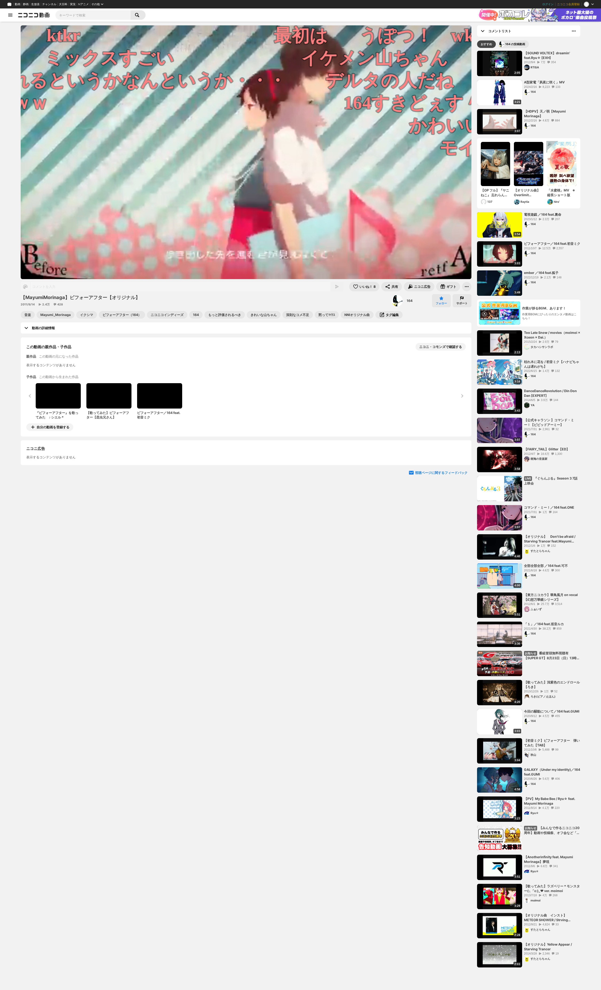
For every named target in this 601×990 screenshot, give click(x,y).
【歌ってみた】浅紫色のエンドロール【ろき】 (552, 684)
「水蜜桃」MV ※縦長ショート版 (561, 192)
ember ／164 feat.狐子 (541, 273)
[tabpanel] (528, 509)
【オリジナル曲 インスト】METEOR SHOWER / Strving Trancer (546, 917)
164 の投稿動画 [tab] (515, 44)
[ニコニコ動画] (34, 15)
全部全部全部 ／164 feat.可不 (546, 566)
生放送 (35, 4)
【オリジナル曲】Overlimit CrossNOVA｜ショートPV (528, 192)
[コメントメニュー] (573, 31)
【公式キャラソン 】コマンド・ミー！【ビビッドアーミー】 (549, 422)
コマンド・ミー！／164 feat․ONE (549, 507)
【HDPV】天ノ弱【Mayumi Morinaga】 (545, 113)
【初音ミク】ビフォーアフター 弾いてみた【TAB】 (552, 742)
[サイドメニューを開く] (10, 15)
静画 (26, 4)
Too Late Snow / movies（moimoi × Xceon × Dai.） (552, 335)
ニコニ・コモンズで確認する (440, 347)
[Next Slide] (462, 471)
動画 (17, 4)
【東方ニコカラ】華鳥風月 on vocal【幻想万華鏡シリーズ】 (551, 597)
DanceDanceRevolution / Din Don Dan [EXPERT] (550, 393)
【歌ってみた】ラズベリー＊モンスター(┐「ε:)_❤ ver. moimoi (552, 888)
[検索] (138, 15)
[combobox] (93, 15)
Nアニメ (83, 4)
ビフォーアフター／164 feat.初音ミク (552, 244)
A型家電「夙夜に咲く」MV (544, 82)
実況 (73, 4)
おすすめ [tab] (486, 44)
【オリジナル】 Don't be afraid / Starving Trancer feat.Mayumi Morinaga (549, 538)
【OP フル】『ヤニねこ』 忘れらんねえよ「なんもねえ (495, 192)
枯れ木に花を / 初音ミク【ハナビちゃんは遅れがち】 (551, 364)
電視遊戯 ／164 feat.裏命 (542, 214)
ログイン (548, 4)
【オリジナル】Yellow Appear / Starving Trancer (548, 946)
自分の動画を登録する (53, 427)
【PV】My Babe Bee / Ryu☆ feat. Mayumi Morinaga (549, 801)
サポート (462, 303)
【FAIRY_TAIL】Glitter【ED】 (547, 449)
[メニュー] (466, 286)
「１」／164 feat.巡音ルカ (544, 624)
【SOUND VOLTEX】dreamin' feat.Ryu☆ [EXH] (547, 55)
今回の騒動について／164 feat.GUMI (551, 711)
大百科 (63, 4)
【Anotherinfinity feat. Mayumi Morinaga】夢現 (548, 859)
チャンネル (49, 4)
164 (409, 301)
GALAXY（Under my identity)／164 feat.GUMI (552, 772)
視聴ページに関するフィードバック (441, 516)
